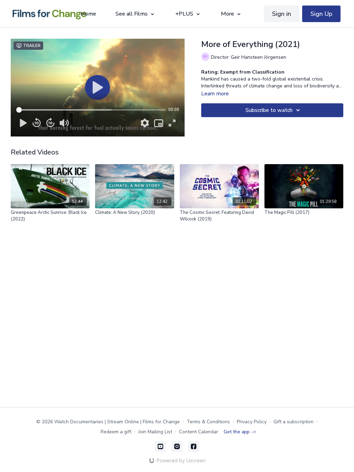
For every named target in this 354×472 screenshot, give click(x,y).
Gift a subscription (293, 421)
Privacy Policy (252, 421)
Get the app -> (240, 431)
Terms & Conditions (208, 421)
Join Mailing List (155, 431)
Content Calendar (198, 431)
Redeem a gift (116, 431)
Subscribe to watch (268, 110)
